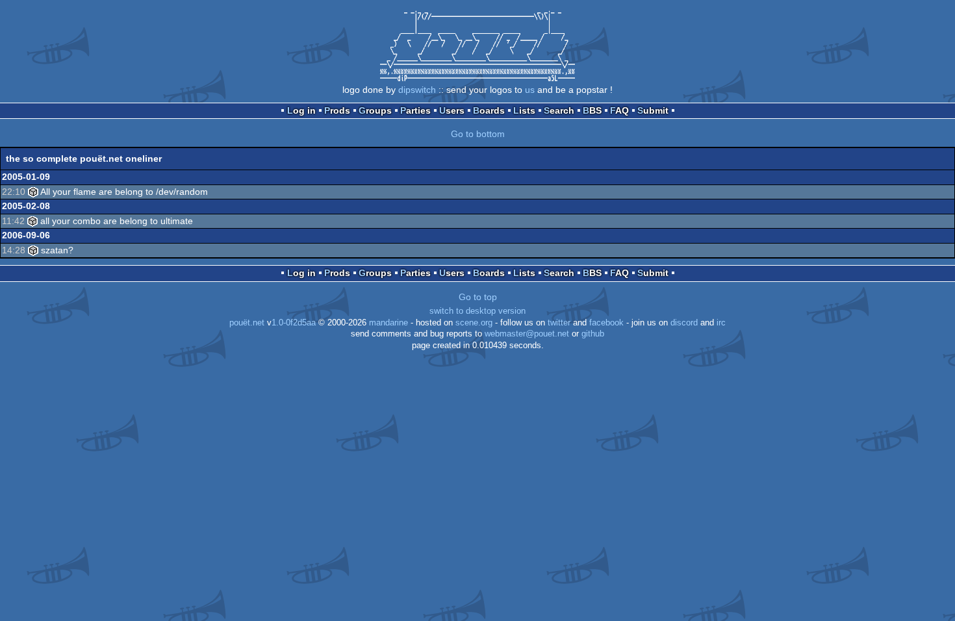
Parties (415, 110)
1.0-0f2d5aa (294, 322)
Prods (337, 110)
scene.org (473, 322)
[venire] (33, 191)
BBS (592, 110)
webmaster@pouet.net (527, 333)
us (530, 89)
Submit (652, 110)
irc (721, 322)
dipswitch (417, 89)
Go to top (478, 297)
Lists (524, 110)
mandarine (388, 322)
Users (452, 110)
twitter (559, 322)
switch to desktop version (477, 311)
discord (684, 322)
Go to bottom (478, 134)
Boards (489, 110)
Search (559, 110)
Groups (375, 110)
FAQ (619, 110)
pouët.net (246, 322)
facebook (606, 322)
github (592, 333)
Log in (301, 110)
